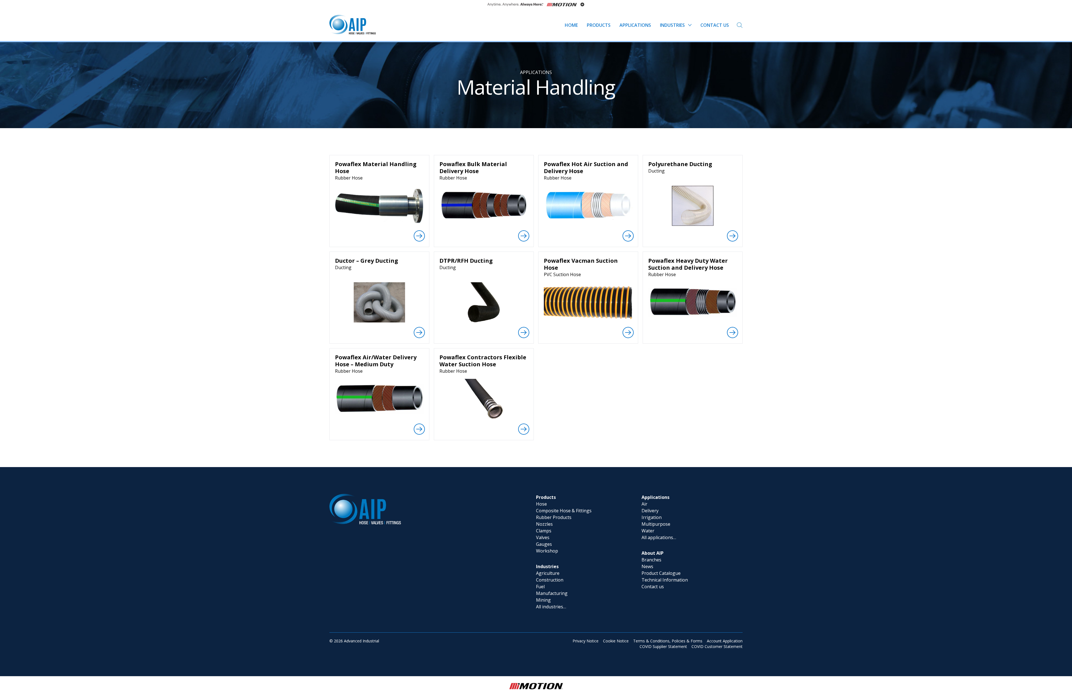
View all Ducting (692, 245)
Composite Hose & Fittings (564, 511)
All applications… (659, 537)
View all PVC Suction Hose (588, 341)
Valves (542, 537)
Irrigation (652, 517)
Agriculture (547, 573)
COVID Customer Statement (717, 646)
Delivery (650, 511)
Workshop (547, 551)
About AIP (653, 553)
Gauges (544, 544)
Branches (651, 560)
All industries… (551, 607)
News (647, 566)
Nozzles (544, 524)
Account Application (725, 641)
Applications (536, 72)
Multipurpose (656, 524)
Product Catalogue (661, 573)
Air (644, 504)
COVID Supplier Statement (663, 646)
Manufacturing (552, 593)
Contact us (653, 586)
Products (546, 497)
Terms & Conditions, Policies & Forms (667, 641)
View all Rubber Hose (379, 245)
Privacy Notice (586, 641)
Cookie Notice (616, 641)
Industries (547, 566)
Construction (549, 580)
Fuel (540, 586)
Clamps (543, 531)
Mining (543, 600)
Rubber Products (553, 517)
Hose (541, 504)
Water (648, 531)
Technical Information (665, 580)
